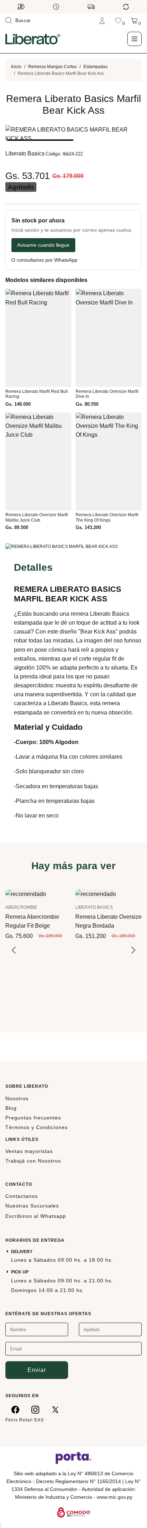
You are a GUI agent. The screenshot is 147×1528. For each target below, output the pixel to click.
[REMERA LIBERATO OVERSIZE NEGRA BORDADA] (95, 894)
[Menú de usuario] (102, 20)
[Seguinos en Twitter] (55, 1409)
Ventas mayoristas (29, 1151)
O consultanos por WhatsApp (44, 260)
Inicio (16, 66)
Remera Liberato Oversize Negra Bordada (108, 921)
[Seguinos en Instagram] (35, 1409)
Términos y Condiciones (36, 1127)
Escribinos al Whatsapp (35, 1216)
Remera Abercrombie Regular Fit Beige (32, 921)
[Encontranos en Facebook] (15, 1409)
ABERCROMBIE (21, 907)
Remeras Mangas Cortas (52, 66)
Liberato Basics (25, 153)
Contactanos (21, 1196)
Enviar (36, 1370)
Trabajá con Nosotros (33, 1161)
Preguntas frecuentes (33, 1118)
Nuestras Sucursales (32, 1206)
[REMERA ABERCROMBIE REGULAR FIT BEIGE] (25, 894)
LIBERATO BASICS (94, 907)
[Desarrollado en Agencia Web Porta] (73, 1457)
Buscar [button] (23, 20)
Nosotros (17, 1098)
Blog (11, 1108)
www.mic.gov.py (114, 1497)
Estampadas (95, 66)
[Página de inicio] (32, 38)
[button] (40, 140)
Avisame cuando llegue (43, 245)
